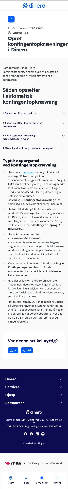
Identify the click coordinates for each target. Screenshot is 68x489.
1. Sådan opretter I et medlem (19, 113)
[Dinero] (2, 473)
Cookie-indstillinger (34, 443)
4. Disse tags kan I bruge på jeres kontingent (28, 148)
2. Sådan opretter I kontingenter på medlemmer (22, 125)
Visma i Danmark (52, 463)
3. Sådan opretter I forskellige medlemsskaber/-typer (19, 137)
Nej (29, 350)
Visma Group (32, 463)
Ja (15, 350)
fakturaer (28, 172)
